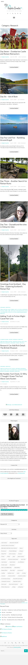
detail (10, 341)
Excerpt (11, 339)
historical (3, 559)
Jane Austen (3, 369)
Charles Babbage (12, 551)
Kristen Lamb (4, 564)
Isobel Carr (7, 310)
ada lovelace (4, 309)
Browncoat (3, 551)
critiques (21, 551)
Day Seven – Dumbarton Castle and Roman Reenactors (13, 52)
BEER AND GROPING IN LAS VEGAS (9, 548)
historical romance (21, 368)
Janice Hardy (12, 562)
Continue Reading (14, 67)
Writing (8, 307)
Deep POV (3, 553)
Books (21, 548)
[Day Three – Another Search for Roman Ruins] (14, 168)
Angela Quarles (5, 56)
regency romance (4, 371)
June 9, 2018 (13, 99)
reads (18, 573)
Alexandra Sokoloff (14, 542)
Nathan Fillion (4, 570)
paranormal (20, 570)
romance (3, 575)
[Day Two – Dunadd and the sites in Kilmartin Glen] (14, 211)
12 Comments (5, 323)
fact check (12, 368)
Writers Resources (22, 312)
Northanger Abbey (22, 369)
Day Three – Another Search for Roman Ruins (12, 617)
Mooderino (12, 564)
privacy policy (17, 647)
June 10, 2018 (13, 56)
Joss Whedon (21, 562)
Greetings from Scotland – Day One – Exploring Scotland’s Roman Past (13, 286)
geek (14, 556)
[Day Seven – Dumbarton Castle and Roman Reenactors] (14, 38)
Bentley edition (5, 368)
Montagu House (17, 341)
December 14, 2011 (15, 321)
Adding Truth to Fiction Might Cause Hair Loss (12, 317)
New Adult (12, 570)
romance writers (11, 575)
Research (3, 307)
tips (21, 584)
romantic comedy (22, 575)
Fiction (20, 309)
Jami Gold (13, 310)
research (7, 342)
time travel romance (13, 584)
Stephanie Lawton (17, 581)
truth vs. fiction (12, 312)
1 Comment (21, 99)
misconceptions (20, 310)
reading (3, 573)
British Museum (5, 341)
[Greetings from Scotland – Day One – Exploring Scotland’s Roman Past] (14, 263)
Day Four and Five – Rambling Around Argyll (12, 614)
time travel (3, 584)
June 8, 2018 (13, 186)
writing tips (20, 587)
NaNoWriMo (17, 567)
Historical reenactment (13, 559)
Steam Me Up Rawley (17, 578)
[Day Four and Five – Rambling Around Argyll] (14, 124)
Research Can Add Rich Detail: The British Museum (13, 346)
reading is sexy (11, 573)
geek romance (21, 556)
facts (16, 309)
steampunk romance (5, 581)
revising (24, 573)
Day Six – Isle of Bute (9, 96)
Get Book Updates (7, 514)
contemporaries (21, 473)
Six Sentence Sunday (5, 578)
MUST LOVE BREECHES (12, 369)
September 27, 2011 (15, 381)
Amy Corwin (11, 309)
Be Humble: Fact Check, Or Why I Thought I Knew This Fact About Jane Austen (13, 376)
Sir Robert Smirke (15, 342)
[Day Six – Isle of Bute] (14, 83)
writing (2, 313)
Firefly (8, 556)
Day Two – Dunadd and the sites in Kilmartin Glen (13, 225)
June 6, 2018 (13, 291)
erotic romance (12, 553)
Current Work (4, 339)
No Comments (23, 56)
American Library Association (7, 545)
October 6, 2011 (14, 350)
